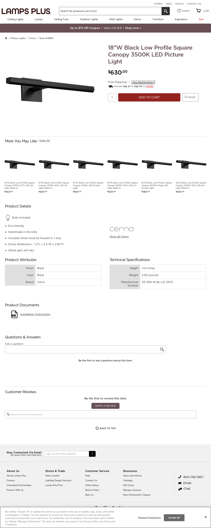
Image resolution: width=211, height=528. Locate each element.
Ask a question (14, 343)
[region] (105, 517)
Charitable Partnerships (19, 485)
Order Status (92, 485)
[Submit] (92, 454)
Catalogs (128, 480)
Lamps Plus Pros (54, 485)
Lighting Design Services (58, 480)
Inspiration (181, 19)
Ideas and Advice (132, 475)
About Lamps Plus (16, 475)
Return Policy (92, 489)
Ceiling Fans (61, 19)
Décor (137, 19)
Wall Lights (115, 19)
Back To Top (108, 428)
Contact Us (194, 3)
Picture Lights (18, 38)
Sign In (179, 3)
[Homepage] (6, 38)
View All (44, 140)
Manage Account (132, 489)
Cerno (32, 38)
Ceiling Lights (15, 19)
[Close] (205, 517)
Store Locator (52, 475)
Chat (186, 489)
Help (87, 475)
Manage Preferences (149, 517)
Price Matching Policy (143, 82)
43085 (149, 86)
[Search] (166, 11)
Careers (11, 480)
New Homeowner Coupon (137, 494)
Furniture (158, 19)
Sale (201, 19)
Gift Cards (128, 485)
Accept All (174, 517)
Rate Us (89, 494)
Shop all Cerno (119, 236)
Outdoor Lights (89, 19)
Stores (158, 3)
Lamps (39, 19)
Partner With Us (15, 489)
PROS (169, 3)
